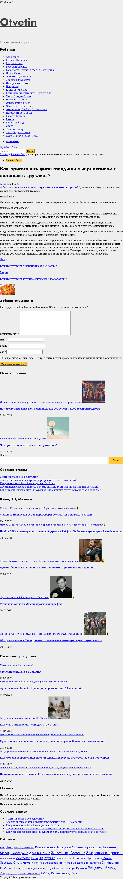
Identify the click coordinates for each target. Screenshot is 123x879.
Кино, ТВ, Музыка (16, 89)
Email (4, 345)
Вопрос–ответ (14, 63)
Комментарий (9, 334)
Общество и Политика (19, 106)
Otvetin (18, 22)
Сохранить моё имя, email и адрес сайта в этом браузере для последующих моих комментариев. (63, 358)
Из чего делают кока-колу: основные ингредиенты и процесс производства (41, 402)
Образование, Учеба (18, 102)
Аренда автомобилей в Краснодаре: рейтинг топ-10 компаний (38, 480)
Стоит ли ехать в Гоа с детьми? (19, 476)
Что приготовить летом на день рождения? (23, 438)
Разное (10, 119)
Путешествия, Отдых (19, 112)
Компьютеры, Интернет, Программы (28, 93)
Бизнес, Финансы (16, 60)
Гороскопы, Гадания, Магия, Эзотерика (30, 70)
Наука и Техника (16, 99)
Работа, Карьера (16, 116)
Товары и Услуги (16, 129)
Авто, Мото (12, 56)
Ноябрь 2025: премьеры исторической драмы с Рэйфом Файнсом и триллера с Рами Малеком (51, 524)
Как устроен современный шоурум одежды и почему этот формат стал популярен (50, 490)
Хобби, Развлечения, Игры (22, 135)
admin (3, 184)
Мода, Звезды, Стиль (18, 96)
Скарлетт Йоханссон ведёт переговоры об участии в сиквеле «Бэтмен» (38, 508)
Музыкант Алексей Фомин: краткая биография (24, 597)
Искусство (12, 86)
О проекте (12, 141)
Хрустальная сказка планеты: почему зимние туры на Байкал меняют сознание (49, 486)
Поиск (3, 455)
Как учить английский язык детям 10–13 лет (27, 483)
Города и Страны (16, 66)
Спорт (9, 125)
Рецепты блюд (15, 122)
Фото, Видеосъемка (18, 132)
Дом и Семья (14, 73)
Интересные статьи (18, 83)
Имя (3, 339)
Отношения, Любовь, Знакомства (26, 109)
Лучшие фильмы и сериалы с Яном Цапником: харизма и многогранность (39, 561)
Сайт (3, 351)
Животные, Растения (19, 76)
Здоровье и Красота (18, 79)
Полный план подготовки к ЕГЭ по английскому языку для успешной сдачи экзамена (45, 767)
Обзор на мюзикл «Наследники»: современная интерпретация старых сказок (41, 634)
